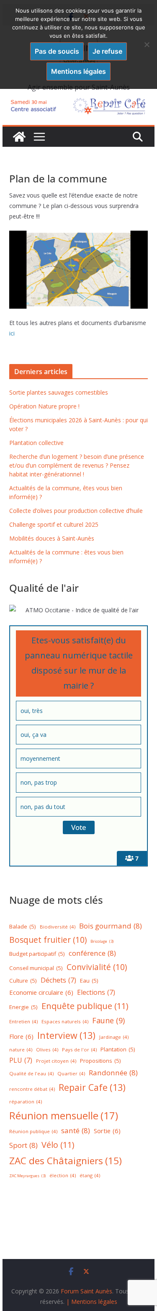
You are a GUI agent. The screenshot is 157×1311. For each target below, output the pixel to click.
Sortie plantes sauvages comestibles (58, 392)
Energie (23, 1007)
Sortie (107, 1130)
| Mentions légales (91, 1302)
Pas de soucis (57, 51)
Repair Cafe (92, 1087)
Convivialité (97, 967)
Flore (21, 1036)
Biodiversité (57, 926)
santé (75, 1130)
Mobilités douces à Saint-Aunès (51, 538)
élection (62, 1175)
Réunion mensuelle (63, 1115)
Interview (66, 1035)
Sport (23, 1145)
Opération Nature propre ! (44, 406)
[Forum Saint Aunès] (19, 137)
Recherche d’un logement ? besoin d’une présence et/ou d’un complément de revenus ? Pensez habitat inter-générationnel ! (76, 465)
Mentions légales (78, 71)
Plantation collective (36, 443)
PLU (20, 1060)
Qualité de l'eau (31, 1073)
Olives (47, 1049)
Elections (96, 992)
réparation (25, 1101)
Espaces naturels (64, 1021)
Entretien (23, 1021)
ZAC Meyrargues (27, 1175)
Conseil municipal (36, 968)
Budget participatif (37, 953)
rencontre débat (32, 1089)
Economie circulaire (41, 992)
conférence (92, 953)
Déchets (58, 980)
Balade (22, 926)
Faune (108, 1020)
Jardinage (114, 1037)
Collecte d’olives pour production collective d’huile (76, 511)
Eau (89, 980)
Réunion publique (33, 1131)
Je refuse (107, 51)
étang (90, 1175)
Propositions (100, 1060)
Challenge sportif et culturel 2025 (53, 524)
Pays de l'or (79, 1049)
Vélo (58, 1144)
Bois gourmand (110, 926)
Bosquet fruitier (48, 939)
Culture (23, 980)
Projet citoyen (56, 1061)
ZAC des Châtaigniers (65, 1160)
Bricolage (101, 941)
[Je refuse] (146, 44)
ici (12, 333)
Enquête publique (85, 1006)
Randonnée (113, 1072)
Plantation (117, 1049)
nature (20, 1049)
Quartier (71, 1073)
